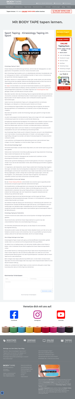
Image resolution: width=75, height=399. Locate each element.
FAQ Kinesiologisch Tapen (27, 369)
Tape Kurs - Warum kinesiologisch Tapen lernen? (14, 351)
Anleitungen (56, 7)
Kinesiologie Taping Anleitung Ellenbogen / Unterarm (15, 356)
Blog (63, 7)
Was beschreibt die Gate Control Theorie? (48, 356)
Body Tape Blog (19, 348)
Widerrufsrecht (24, 376)
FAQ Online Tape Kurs (26, 371)
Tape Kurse (27, 7)
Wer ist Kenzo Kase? (8, 358)
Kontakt (23, 374)
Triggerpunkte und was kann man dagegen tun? (14, 353)
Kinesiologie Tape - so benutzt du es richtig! (48, 358)
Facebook (14, 320)
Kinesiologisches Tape (42, 89)
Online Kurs (18, 7)
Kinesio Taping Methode (15, 182)
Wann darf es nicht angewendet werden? (13, 354)
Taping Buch (9, 7)
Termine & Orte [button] (38, 7)
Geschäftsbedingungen (26, 367)
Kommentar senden (47, 291)
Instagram (37, 320)
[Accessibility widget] (2, 392)
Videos (69, 7)
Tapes (8, 85)
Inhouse (48, 7)
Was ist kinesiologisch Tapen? (45, 350)
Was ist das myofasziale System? (46, 352)
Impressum (23, 372)
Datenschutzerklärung (26, 365)
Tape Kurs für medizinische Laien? (46, 354)
